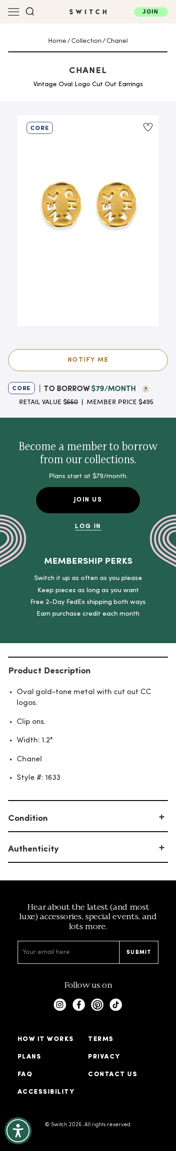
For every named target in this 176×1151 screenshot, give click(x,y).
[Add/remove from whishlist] (147, 127)
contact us (112, 1074)
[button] (30, 11)
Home (57, 41)
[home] (88, 11)
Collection (86, 41)
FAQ (25, 1074)
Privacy (104, 1057)
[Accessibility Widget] (18, 1130)
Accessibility (46, 1092)
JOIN (151, 12)
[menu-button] (13, 12)
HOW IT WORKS (46, 1039)
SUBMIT (138, 952)
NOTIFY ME (88, 360)
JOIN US (88, 500)
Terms (100, 1039)
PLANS (29, 1057)
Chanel (117, 41)
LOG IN (88, 526)
